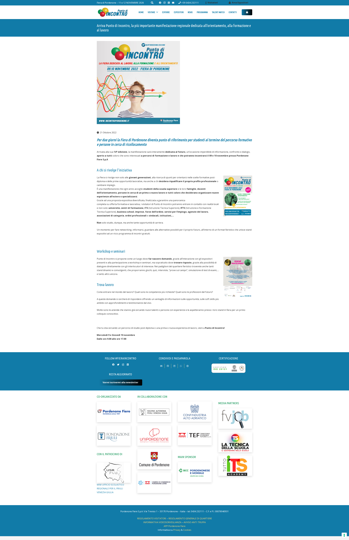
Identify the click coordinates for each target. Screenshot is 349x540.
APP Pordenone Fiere (174, 526)
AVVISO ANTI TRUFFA (195, 522)
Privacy (176, 529)
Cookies (187, 529)
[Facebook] (160, 3)
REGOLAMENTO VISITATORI (151, 518)
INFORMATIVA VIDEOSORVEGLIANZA (162, 522)
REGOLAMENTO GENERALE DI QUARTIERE (190, 518)
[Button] (247, 12)
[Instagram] (164, 3)
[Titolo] (173, 3)
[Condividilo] (168, 366)
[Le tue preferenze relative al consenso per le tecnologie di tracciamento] (344, 535)
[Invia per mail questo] (161, 366)
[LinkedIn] (169, 3)
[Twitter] (118, 364)
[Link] (113, 12)
